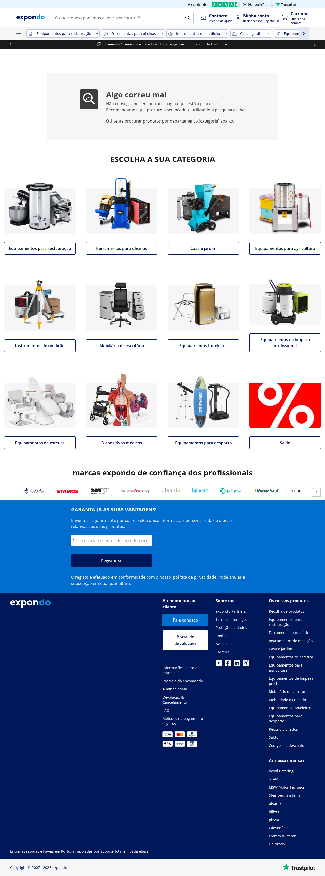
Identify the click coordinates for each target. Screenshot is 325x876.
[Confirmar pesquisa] (188, 17)
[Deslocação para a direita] (315, 44)
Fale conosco (185, 620)
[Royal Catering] (34, 491)
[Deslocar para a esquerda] (10, 44)
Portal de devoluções (185, 640)
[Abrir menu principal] (18, 34)
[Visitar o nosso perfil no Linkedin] (237, 664)
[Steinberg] (135, 491)
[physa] (231, 491)
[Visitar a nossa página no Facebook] (228, 664)
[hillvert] (200, 491)
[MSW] (100, 491)
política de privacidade (194, 577)
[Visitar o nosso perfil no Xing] (246, 664)
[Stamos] (68, 491)
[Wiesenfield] (267, 491)
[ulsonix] (171, 491)
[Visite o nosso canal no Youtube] (219, 664)
